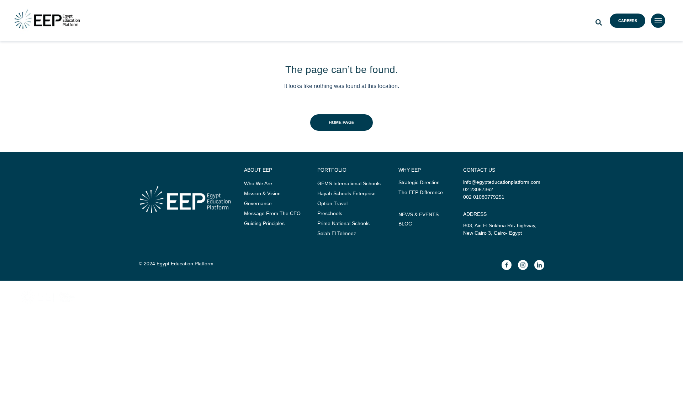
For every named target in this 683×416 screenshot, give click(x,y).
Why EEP (253, 320)
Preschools (329, 213)
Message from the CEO (272, 213)
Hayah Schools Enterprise (346, 193)
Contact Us (341, 343)
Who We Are (258, 183)
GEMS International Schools (349, 183)
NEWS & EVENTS (418, 214)
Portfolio (316, 320)
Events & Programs (481, 320)
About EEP (185, 320)
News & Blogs (387, 320)
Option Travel (332, 203)
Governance (258, 203)
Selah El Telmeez (336, 233)
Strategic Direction (419, 182)
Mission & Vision (262, 193)
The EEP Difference (420, 192)
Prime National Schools (343, 223)
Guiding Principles (264, 223)
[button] (598, 22)
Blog (405, 224)
